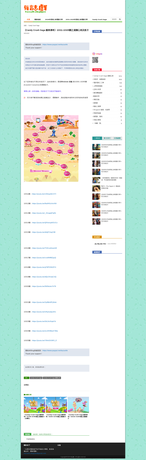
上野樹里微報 (107, 86)
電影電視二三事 (107, 83)
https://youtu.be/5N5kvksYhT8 (44, 286)
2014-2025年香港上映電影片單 (77, 19)
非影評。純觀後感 (107, 79)
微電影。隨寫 (107, 116)
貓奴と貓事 (107, 106)
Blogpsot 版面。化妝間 (107, 110)
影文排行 (107, 138)
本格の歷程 (107, 120)
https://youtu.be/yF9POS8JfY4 (44, 267)
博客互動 (107, 100)
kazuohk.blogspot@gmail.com (35, 453)
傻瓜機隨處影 (107, 93)
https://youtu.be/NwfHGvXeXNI (44, 203)
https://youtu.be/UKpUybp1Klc (44, 312)
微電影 (107, 103)
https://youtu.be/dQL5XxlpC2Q (44, 277)
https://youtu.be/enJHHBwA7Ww (45, 331)
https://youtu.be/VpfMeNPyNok (44, 302)
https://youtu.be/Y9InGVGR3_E (44, 340)
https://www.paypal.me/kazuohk (55, 44)
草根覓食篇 (107, 113)
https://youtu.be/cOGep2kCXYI (44, 194)
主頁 (28, 19)
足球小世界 (107, 89)
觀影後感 (38, 19)
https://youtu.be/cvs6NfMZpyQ (44, 258)
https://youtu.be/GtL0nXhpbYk (44, 321)
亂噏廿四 (107, 96)
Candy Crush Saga (99, 19)
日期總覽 (117, 138)
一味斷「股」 (107, 123)
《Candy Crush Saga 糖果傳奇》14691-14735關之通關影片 (56, 415)
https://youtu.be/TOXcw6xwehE (44, 248)
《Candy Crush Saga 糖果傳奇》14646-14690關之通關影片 (78, 416)
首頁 (25, 25)
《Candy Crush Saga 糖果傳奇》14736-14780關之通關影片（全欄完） (34, 416)
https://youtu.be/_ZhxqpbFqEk (44, 213)
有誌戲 (72, 457)
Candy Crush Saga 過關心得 (52, 378)
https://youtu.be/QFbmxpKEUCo (45, 222)
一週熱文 (97, 138)
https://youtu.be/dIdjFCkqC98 (43, 232)
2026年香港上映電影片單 (54, 19)
